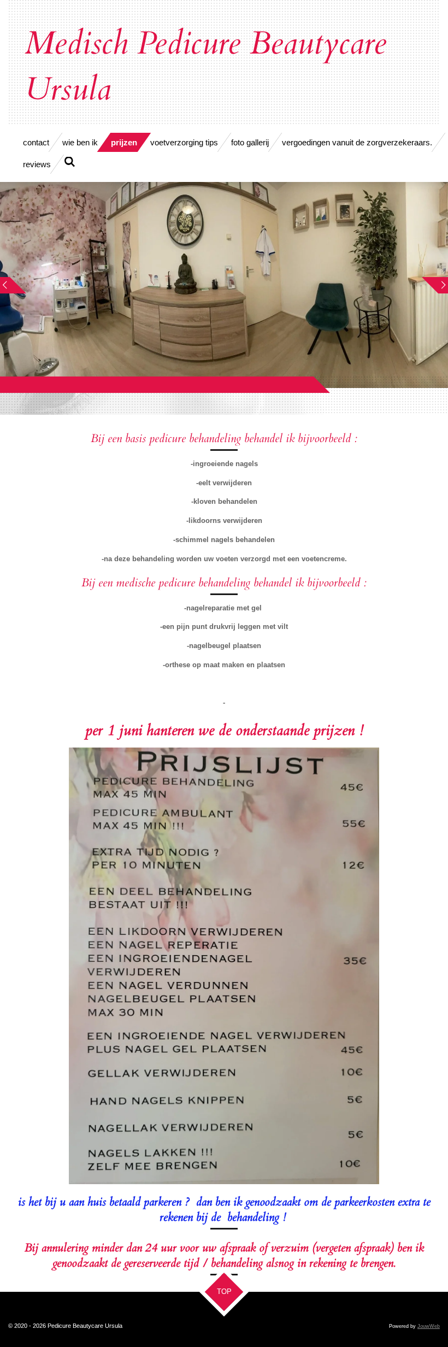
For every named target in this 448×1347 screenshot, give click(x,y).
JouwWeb (428, 1326)
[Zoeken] (69, 162)
